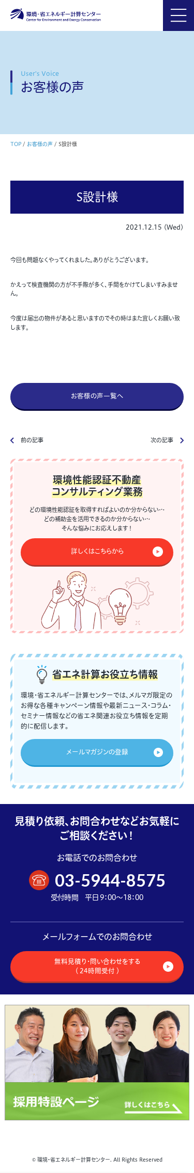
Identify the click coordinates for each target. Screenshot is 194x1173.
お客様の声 (40, 144)
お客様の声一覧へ (97, 396)
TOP (15, 144)
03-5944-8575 (110, 880)
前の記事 (32, 440)
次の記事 (162, 440)
